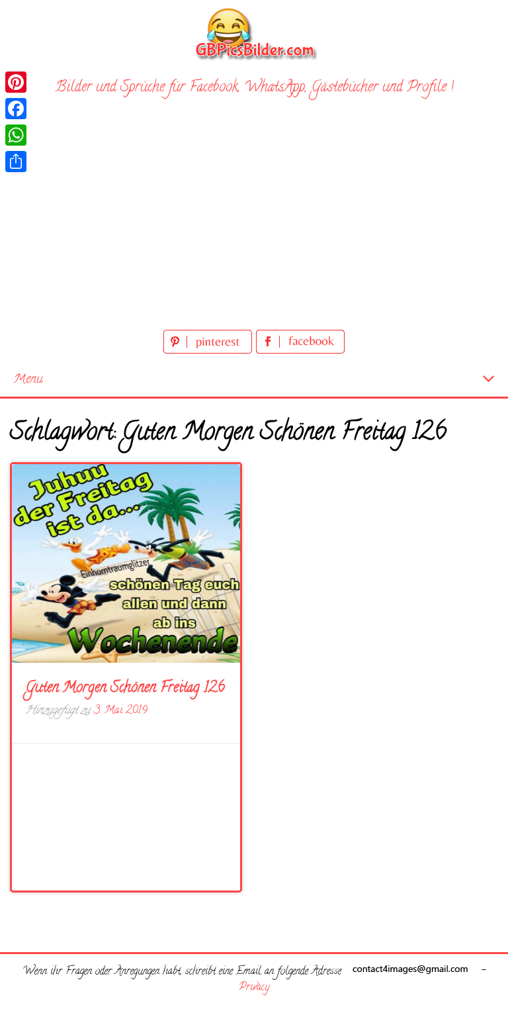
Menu (28, 379)
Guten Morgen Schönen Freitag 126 (125, 688)
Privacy (254, 988)
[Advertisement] (254, 227)
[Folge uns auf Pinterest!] (209, 351)
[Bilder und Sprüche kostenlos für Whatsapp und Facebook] (254, 33)
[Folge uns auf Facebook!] (300, 351)
